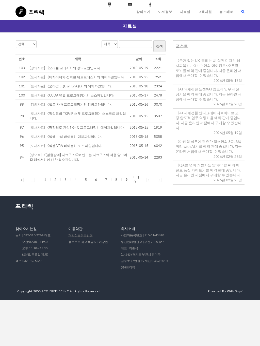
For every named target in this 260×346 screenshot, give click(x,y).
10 (136, 179)
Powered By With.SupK (225, 291)
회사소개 (128, 228)
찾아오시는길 (26, 228)
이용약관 (75, 228)
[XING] (110, 5)
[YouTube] (130, 5)
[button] (22, 180)
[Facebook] (150, 5)
